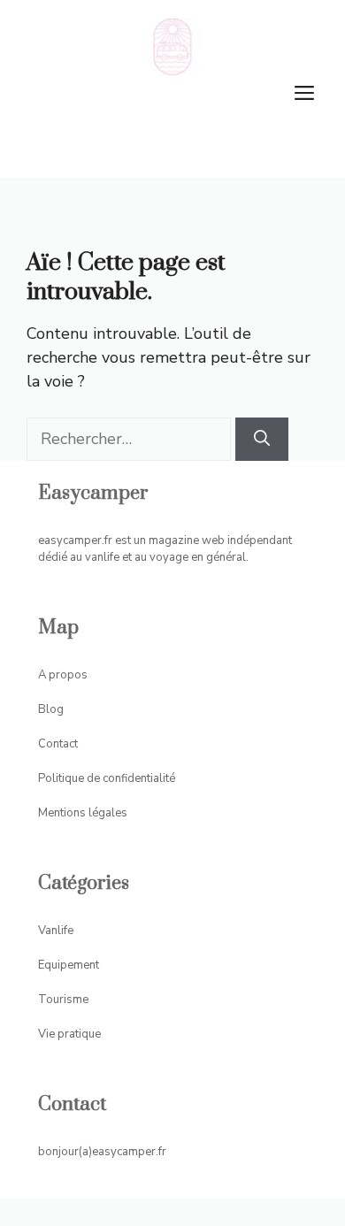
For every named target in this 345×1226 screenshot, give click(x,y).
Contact (58, 744)
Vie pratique (69, 1034)
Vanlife (55, 931)
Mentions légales (82, 813)
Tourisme (63, 1000)
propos (68, 675)
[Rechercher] (261, 439)
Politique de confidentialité (106, 778)
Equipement (68, 965)
